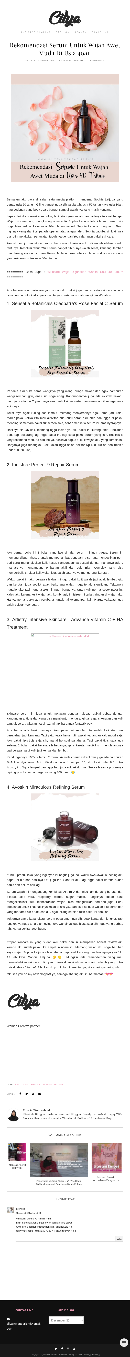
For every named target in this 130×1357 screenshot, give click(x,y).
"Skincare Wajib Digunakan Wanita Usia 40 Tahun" (85, 272)
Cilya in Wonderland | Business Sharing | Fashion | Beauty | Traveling (70, 1354)
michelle (21, 1208)
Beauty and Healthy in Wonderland (39, 1084)
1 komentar (97, 60)
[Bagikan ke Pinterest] (33, 1093)
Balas (119, 1239)
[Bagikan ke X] (26, 1093)
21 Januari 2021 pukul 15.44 (28, 1213)
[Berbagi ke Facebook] (20, 1093)
